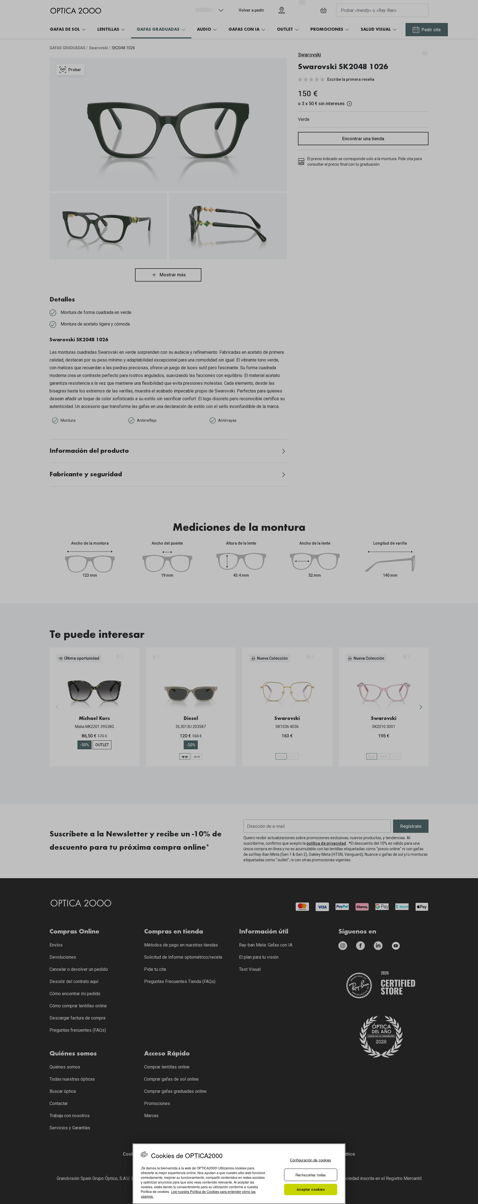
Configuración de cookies (310, 1160)
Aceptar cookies (311, 1189)
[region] (239, 1173)
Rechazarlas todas (310, 1174)
